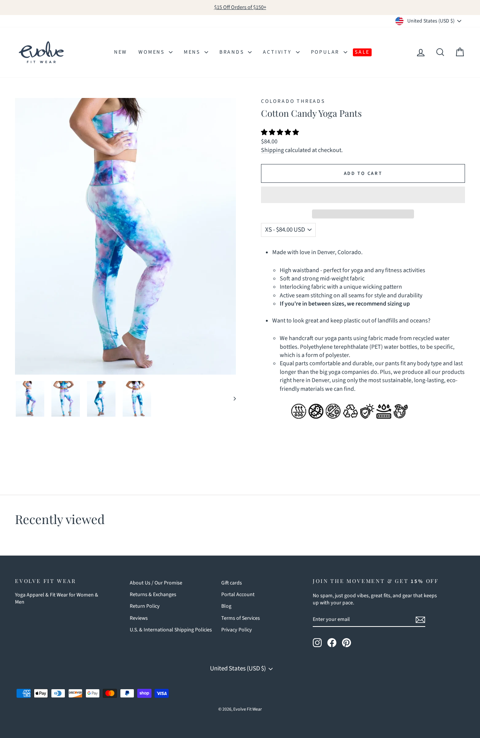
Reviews (139, 618)
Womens (152, 52)
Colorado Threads (293, 101)
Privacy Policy (236, 630)
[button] (280, 132)
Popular (326, 52)
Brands (232, 52)
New (120, 52)
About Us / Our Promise (156, 583)
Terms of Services (240, 618)
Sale (362, 52)
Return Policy (145, 606)
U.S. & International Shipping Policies (171, 630)
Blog (226, 606)
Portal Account (238, 594)
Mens (193, 52)
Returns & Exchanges (153, 594)
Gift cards (231, 583)
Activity (278, 52)
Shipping (272, 150)
